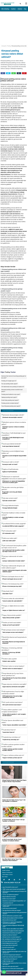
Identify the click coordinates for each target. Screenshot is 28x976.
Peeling (9, 46)
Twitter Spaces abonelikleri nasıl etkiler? (13, 928)
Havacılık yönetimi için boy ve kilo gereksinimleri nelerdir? (15, 913)
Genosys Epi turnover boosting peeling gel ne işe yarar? (13, 377)
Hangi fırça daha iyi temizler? (10, 935)
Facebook (3, 73)
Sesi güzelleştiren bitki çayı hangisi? (12, 910)
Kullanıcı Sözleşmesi (7, 872)
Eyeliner (13, 9)
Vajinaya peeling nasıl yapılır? (9, 397)
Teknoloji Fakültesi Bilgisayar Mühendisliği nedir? (13, 926)
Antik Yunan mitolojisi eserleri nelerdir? (12, 957)
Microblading (5, 9)
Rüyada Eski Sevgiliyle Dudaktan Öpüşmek (13, 930)
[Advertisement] (14, 27)
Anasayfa (4, 46)
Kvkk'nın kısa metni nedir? (9, 898)
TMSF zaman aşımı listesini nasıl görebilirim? (14, 889)
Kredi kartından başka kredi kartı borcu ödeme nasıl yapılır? (14, 963)
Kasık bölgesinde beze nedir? (10, 943)
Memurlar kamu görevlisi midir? (11, 966)
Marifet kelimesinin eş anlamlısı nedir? (12, 915)
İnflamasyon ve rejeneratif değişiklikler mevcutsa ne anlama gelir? (12, 922)
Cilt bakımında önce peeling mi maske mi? (12, 386)
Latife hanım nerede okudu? (10, 908)
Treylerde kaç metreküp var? (10, 959)
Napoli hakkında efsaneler (9, 896)
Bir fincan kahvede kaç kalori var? (11, 941)
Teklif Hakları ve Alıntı (7, 874)
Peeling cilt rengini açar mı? (8, 381)
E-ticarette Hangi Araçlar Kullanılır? (12, 954)
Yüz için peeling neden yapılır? (9, 383)
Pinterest (24, 73)
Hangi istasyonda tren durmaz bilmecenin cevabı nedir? (13, 905)
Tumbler (19, 73)
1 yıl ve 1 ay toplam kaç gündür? (11, 894)
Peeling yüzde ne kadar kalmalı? (10, 403)
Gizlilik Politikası (6, 870)
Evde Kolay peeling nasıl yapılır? (10, 400)
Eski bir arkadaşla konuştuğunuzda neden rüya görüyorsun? (14, 952)
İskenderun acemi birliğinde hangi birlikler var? (14, 900)
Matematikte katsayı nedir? (10, 920)
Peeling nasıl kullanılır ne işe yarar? (10, 394)
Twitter (8, 73)
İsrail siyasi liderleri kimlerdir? (10, 945)
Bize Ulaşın (5, 876)
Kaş (25, 9)
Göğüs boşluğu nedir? (8, 961)
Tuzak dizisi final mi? (8, 903)
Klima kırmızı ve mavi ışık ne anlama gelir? (13, 968)
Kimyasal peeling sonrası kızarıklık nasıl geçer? (12, 390)
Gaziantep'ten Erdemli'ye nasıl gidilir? (12, 932)
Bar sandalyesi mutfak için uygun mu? (12, 939)
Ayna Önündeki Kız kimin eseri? (10, 887)
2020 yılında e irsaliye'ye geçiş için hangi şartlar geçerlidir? (15, 892)
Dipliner (20, 9)
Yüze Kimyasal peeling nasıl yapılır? (10, 406)
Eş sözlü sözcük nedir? (8, 947)
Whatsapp (13, 73)
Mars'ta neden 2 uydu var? (9, 949)
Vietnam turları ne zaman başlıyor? (11, 937)
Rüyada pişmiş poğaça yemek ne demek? (13, 918)
